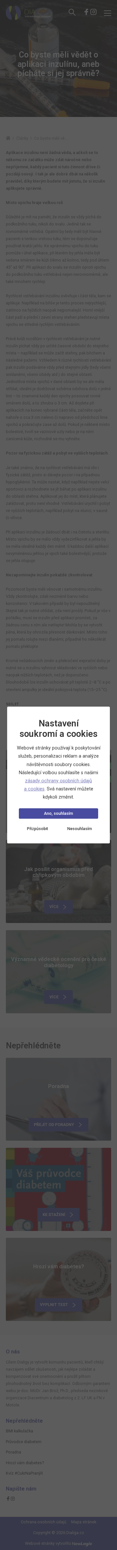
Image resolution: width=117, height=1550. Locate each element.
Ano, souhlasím (58, 813)
